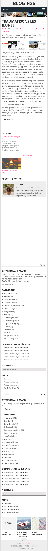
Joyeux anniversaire (21, 348)
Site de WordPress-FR (11, 388)
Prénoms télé (27, 155)
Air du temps (8, 293)
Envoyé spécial (9, 312)
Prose (34, 546)
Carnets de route (25, 548)
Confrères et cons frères (27, 29)
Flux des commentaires (11, 385)
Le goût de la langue (11, 324)
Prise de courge (9, 339)
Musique (7, 327)
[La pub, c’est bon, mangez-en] (12, 143)
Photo (6, 333)
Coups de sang (9, 308)
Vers (27, 546)
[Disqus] (24, 231)
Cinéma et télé (9, 302)
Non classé (7, 330)
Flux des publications (11, 382)
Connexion (7, 379)
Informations (16, 546)
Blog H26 (24, 3)
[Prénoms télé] (32, 144)
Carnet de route (9, 299)
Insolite (38, 29)
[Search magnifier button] (44, 264)
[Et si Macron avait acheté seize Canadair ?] (24, 523)
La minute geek (9, 318)
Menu (5, 9)
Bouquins (7, 296)
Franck (4, 29)
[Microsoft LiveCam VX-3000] (11, 163)
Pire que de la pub (10, 336)
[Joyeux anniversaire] (9, 523)
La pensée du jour (10, 321)
